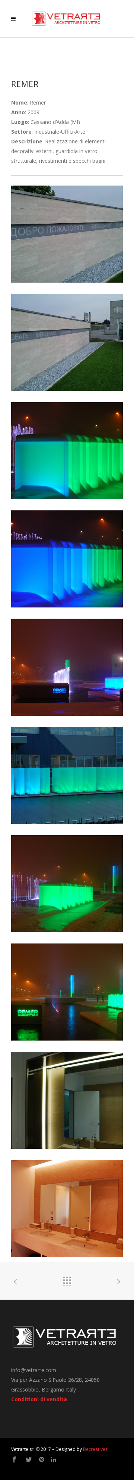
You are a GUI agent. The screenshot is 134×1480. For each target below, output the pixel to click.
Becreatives (95, 1449)
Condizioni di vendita (39, 1399)
